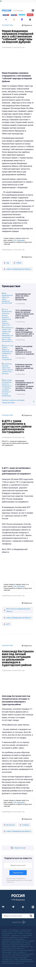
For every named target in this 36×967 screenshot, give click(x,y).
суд (7, 263)
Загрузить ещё (19, 848)
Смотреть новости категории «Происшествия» (13, 401)
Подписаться (18, 873)
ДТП (8, 624)
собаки (18, 263)
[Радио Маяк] (30, 16)
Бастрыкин (10, 825)
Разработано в (17, 922)
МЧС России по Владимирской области (18, 610)
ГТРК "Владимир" (19, 240)
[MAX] (22, 19)
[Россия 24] (14, 15)
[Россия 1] (6, 15)
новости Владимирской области (18, 269)
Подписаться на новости (18, 858)
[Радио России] (22, 15)
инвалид (25, 825)
